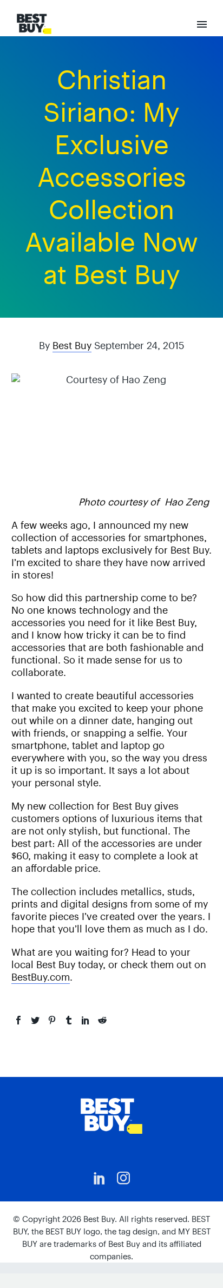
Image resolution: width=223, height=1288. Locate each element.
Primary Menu (202, 24)
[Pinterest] (52, 1020)
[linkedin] (99, 1178)
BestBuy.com (40, 977)
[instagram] (123, 1178)
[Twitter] (35, 1020)
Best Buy (72, 345)
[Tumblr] (68, 1020)
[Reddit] (102, 1020)
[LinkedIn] (85, 1020)
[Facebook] (18, 1020)
